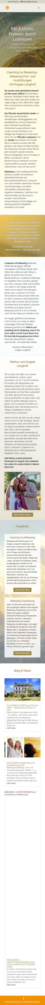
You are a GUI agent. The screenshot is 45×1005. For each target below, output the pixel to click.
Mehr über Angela (22, 515)
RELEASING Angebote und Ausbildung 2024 (21, 764)
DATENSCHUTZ (16, 1002)
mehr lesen (11, 728)
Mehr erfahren (22, 590)
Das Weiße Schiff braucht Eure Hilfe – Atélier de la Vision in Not (22, 707)
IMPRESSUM (27, 1002)
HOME (7, 1002)
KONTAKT (36, 1002)
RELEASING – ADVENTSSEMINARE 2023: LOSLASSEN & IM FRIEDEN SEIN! (21, 963)
